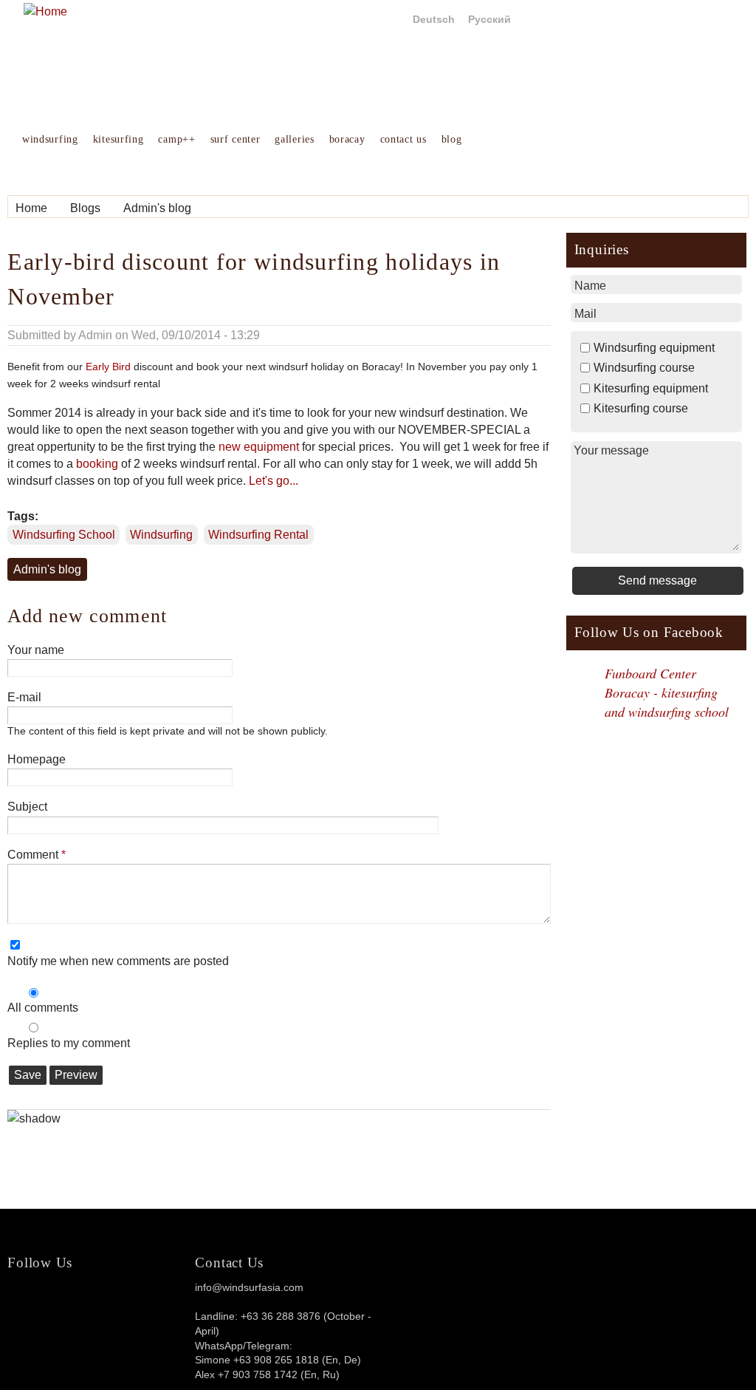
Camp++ (176, 139)
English (380, 19)
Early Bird (108, 366)
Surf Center (235, 139)
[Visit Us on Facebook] (96, 1298)
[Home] (45, 11)
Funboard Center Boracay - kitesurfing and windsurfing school (667, 692)
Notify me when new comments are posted (118, 961)
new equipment (259, 446)
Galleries (294, 139)
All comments (42, 1007)
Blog (451, 139)
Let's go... (273, 480)
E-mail (24, 697)
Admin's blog (157, 208)
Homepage (36, 759)
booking (97, 463)
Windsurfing (50, 139)
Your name (35, 650)
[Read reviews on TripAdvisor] (42, 1312)
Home (31, 208)
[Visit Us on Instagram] (131, 1298)
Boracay (347, 139)
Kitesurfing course (641, 408)
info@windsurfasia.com (249, 1287)
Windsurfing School (64, 534)
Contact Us (403, 139)
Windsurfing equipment (654, 347)
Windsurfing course (644, 367)
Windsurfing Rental (258, 534)
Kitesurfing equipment (651, 388)
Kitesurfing (118, 139)
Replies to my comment (68, 1043)
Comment (36, 854)
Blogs (85, 208)
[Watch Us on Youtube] (167, 1298)
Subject (27, 806)
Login (729, 19)
